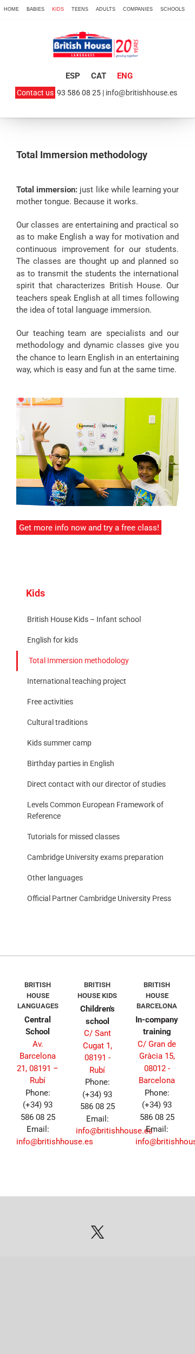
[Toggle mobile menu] (172, 55)
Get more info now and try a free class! (89, 528)
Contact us (35, 92)
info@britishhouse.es (141, 92)
